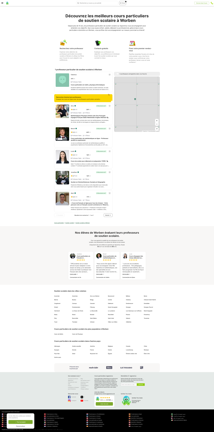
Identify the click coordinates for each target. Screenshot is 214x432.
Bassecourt (111, 296)
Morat (73, 314)
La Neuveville (93, 311)
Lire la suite (73, 274)
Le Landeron (111, 311)
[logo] (7, 3)
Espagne (56, 350)
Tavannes (146, 318)
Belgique (110, 346)
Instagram (73, 400)
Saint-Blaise (93, 318)
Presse (69, 385)
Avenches (75, 296)
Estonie (74, 350)
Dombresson (129, 303)
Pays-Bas (57, 353)
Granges (128, 307)
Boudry (74, 299)
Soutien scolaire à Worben (83, 223)
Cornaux (74, 303)
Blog (82, 378)
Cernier (110, 299)
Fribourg (92, 307)
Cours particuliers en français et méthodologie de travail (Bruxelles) (83, 257)
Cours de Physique (77, 334)
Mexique (146, 350)
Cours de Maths (58, 334)
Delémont (110, 303)
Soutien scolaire (69, 223)
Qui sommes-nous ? (85, 380)
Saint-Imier (111, 318)
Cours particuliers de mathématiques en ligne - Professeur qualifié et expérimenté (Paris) (110, 257)
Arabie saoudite (76, 346)
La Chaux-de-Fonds (77, 311)
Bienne (56, 299)
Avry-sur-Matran (94, 296)
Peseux (128, 314)
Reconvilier (75, 318)
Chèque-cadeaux (85, 389)
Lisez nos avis (104, 404)
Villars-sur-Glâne (112, 322)
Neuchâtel (111, 314)
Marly (55, 314)
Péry (55, 318)
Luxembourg (129, 350)
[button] (59, 139)
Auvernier (57, 296)
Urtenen (92, 322)
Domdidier (147, 303)
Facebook (73, 397)
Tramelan (74, 322)
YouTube (86, 400)
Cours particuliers (59, 223)
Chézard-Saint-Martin (150, 299)
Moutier (92, 314)
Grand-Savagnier (112, 307)
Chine (145, 346)
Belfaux (128, 296)
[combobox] (97, 3)
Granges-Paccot (148, 307)
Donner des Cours (201, 3)
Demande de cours (72, 382)
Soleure (128, 318)
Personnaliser (20, 426)
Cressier (92, 303)
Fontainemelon (76, 307)
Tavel (55, 322)
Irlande (110, 350)
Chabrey (128, 299)
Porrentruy (147, 314)
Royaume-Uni (93, 353)
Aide (69, 383)
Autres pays (57, 357)
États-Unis (147, 353)
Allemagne (57, 346)
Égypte (110, 353)
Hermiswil (57, 311)
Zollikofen (128, 322)
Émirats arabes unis (131, 353)
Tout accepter (21, 422)
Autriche (92, 346)
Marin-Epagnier (148, 311)
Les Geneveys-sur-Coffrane (133, 311)
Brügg (91, 299)
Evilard (56, 307)
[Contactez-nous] (212, 3)
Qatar (73, 353)
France (92, 350)
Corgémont (57, 303)
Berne (145, 296)
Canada (128, 346)
